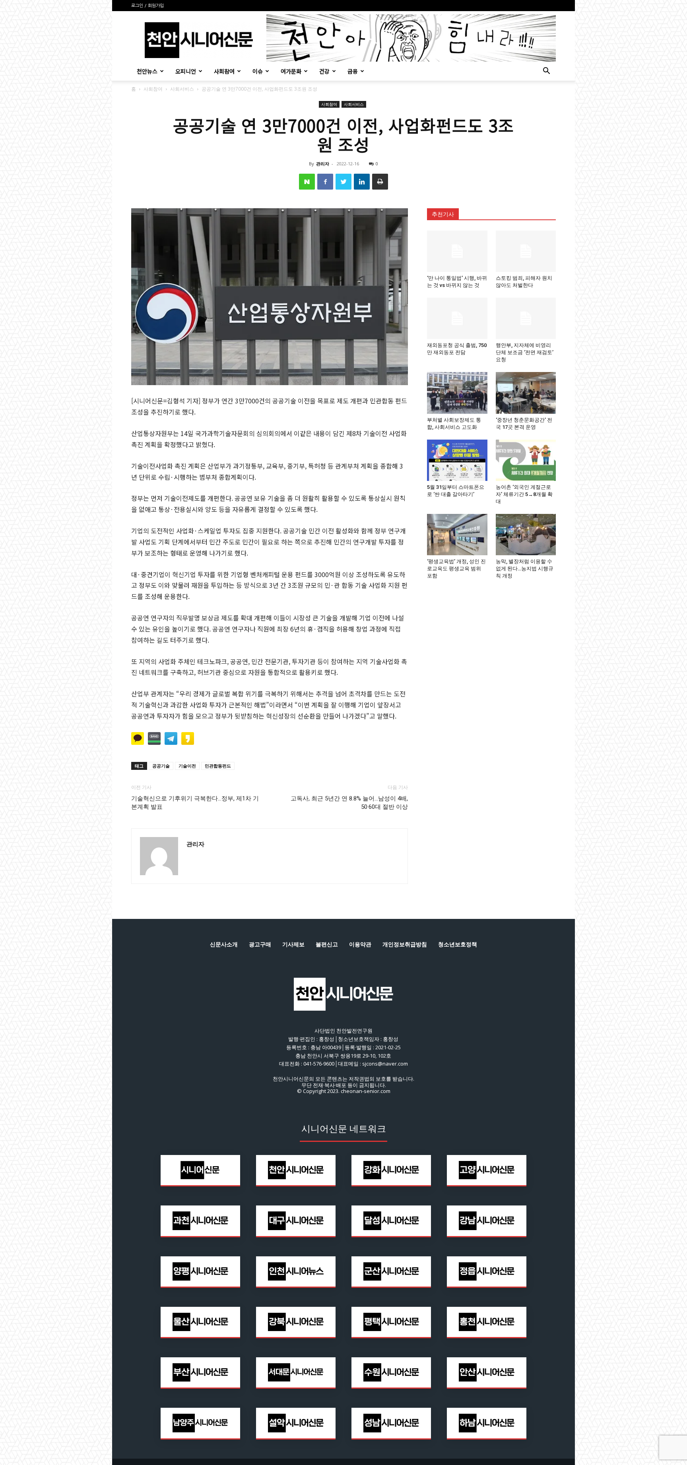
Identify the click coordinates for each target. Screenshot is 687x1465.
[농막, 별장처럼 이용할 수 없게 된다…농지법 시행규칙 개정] (526, 534)
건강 (324, 71)
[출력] (380, 182)
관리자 (322, 164)
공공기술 (161, 766)
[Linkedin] (362, 182)
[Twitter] (343, 182)
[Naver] (307, 182)
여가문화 (291, 71)
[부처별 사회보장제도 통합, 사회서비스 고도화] (457, 392)
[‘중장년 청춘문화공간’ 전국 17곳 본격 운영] (526, 392)
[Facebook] (325, 182)
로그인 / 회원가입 (147, 6)
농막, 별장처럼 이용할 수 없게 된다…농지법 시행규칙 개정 (524, 568)
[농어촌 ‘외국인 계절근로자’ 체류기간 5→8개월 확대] (526, 460)
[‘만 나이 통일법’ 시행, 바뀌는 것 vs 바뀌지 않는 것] (457, 251)
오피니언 (185, 71)
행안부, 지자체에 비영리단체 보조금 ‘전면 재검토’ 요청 (524, 352)
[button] (546, 72)
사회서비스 (182, 88)
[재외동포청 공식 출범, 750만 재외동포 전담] (457, 318)
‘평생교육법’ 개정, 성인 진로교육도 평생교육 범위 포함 (456, 568)
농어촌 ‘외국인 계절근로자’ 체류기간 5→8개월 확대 (524, 494)
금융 (352, 71)
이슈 (257, 71)
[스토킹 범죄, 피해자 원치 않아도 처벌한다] (526, 251)
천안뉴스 (147, 71)
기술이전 (187, 766)
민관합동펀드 (218, 766)
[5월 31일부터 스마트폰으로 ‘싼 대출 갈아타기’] (457, 460)
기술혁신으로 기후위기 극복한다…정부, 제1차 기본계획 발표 (195, 802)
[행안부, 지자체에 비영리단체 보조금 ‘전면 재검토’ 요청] (526, 318)
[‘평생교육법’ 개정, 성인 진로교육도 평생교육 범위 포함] (457, 534)
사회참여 (224, 71)
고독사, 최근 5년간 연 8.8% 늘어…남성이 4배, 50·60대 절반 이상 (349, 802)
